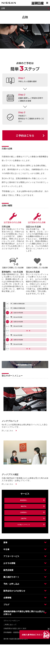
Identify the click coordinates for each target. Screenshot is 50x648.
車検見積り (23, 500)
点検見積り (23, 512)
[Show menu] (47, 3)
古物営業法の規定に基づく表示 (14, 628)
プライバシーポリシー (11, 621)
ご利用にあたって (10, 624)
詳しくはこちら (7, 430)
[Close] (48, 629)
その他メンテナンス (23, 524)
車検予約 (23, 506)
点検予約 (23, 518)
